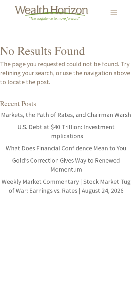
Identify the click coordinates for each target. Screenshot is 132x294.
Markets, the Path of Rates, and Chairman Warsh (66, 115)
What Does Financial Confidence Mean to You (66, 148)
